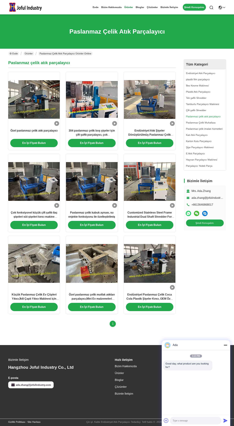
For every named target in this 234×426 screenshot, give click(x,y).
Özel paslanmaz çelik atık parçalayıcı (34, 130)
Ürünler (128, 7)
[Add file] (166, 420)
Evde (95, 7)
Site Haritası (34, 422)
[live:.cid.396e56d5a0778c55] (205, 213)
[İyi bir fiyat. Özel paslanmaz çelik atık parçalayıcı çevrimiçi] (34, 99)
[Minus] (225, 345)
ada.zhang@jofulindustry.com (209, 197)
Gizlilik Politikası (16, 422)
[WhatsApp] (188, 213)
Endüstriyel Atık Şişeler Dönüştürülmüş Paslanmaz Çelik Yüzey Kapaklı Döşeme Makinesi (149, 134)
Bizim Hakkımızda (111, 7)
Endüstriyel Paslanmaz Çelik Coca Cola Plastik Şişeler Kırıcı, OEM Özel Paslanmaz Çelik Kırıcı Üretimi (149, 298)
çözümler (152, 7)
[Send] (225, 420)
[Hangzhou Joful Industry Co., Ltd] (27, 7)
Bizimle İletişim (169, 7)
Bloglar (140, 7)
